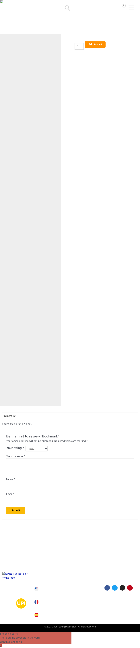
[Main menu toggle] (131, 7)
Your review (16, 456)
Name (10, 479)
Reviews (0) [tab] (9, 415)
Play (108, 600)
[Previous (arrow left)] (6, 324)
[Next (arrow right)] (133, 324)
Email (10, 493)
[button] (68, 8)
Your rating (15, 448)
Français (49, 602)
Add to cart (95, 44)
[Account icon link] (73, 7)
